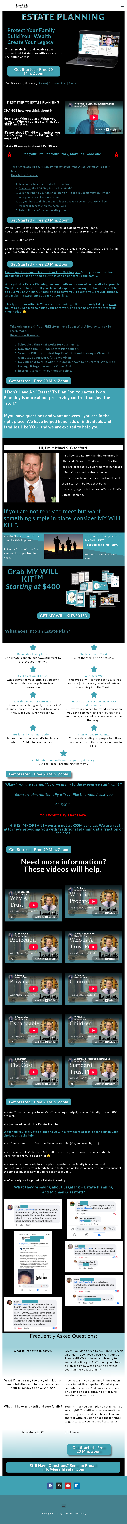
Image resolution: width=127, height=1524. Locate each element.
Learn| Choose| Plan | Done (57, 83)
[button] (122, 5)
